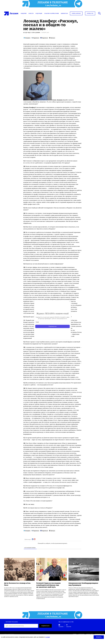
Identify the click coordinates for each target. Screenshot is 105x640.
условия (47, 637)
